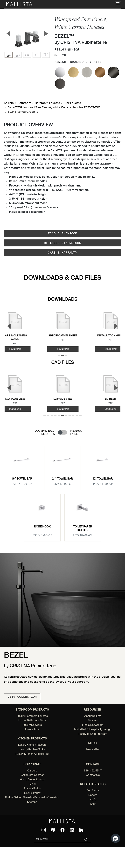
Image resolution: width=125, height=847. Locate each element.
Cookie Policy (32, 793)
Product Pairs (77, 433)
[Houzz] (81, 830)
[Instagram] (44, 830)
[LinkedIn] (72, 830)
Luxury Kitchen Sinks (32, 749)
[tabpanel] (62, 491)
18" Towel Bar (22, 478)
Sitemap (32, 802)
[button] (115, 838)
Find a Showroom (62, 233)
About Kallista (92, 716)
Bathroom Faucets (47, 103)
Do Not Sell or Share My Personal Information (32, 797)
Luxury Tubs (32, 729)
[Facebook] (62, 830)
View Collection (22, 696)
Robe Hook (42, 526)
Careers (32, 771)
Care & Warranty (62, 252)
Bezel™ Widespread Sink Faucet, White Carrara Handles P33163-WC (54, 107)
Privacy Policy (32, 788)
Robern (92, 795)
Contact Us (93, 775)
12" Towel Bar (103, 478)
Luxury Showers (32, 725)
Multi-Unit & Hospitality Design (92, 729)
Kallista (9, 103)
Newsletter (92, 749)
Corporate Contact (32, 775)
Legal (32, 784)
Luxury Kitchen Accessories (32, 754)
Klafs (93, 799)
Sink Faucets (72, 103)
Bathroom (24, 103)
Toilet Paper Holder (82, 528)
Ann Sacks (92, 790)
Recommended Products (44, 433)
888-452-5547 (93, 771)
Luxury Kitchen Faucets (32, 745)
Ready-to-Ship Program (92, 734)
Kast (93, 804)
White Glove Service (32, 779)
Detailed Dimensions (62, 243)
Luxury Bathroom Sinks (32, 720)
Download (63, 349)
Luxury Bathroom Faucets (32, 716)
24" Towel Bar (62, 478)
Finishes (93, 720)
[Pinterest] (53, 830)
